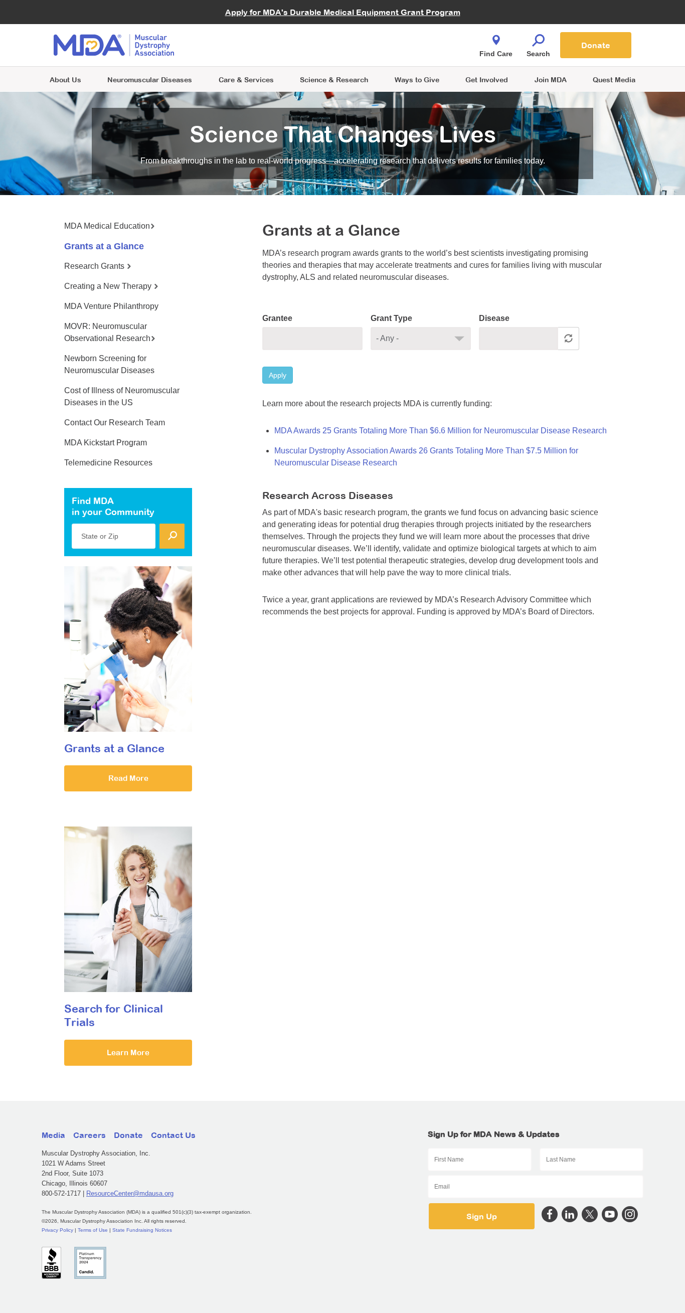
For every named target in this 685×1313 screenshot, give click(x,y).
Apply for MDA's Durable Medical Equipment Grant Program (342, 12)
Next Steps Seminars (247, 46)
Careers (89, 1134)
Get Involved (486, 79)
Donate (595, 45)
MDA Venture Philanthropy (392, 33)
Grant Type (391, 318)
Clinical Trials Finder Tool (252, 33)
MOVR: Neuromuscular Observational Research (107, 332)
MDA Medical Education (107, 226)
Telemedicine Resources (108, 462)
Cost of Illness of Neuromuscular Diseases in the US (122, 396)
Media (53, 1134)
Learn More (128, 1052)
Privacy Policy (57, 1230)
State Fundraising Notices (142, 1230)
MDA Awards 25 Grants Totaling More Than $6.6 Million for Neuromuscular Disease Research (440, 430)
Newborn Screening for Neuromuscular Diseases (109, 364)
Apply (277, 375)
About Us (65, 79)
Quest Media (614, 79)
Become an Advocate (247, 25)
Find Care (495, 54)
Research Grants (95, 266)
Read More (128, 778)
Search (538, 54)
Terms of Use (93, 1230)
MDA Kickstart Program (388, 50)
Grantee (277, 318)
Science (334, 79)
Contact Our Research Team (114, 422)
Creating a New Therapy (108, 286)
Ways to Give (417, 79)
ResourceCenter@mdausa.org (130, 1193)
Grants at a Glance (104, 246)
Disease (494, 318)
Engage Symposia (242, 28)
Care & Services (246, 79)
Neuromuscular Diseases (149, 79)
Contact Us (173, 1134)
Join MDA (551, 79)
